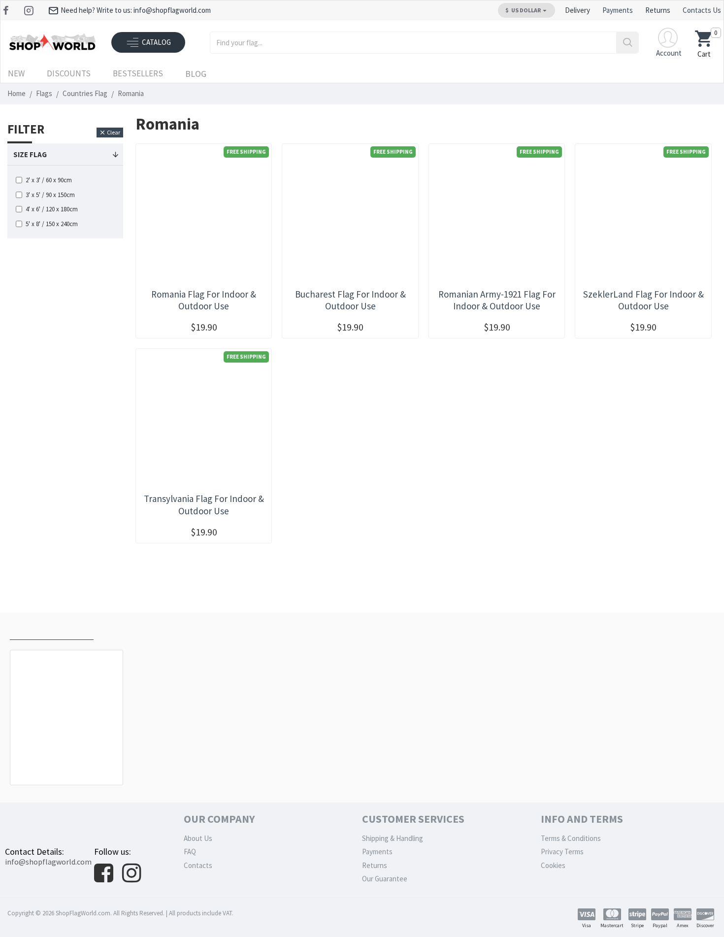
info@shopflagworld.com (48, 862)
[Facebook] (7, 10)
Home (16, 93)
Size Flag (30, 154)
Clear (113, 132)
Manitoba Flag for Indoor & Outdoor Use (68, 763)
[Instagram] (29, 10)
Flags (44, 93)
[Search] (627, 42)
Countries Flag (85, 93)
